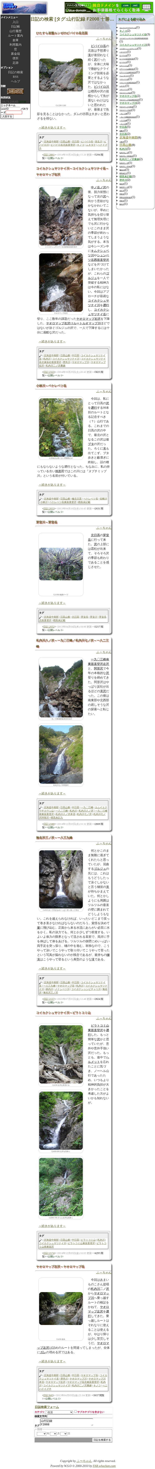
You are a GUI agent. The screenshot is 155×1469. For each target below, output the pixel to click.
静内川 (49, 989)
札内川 (47, 358)
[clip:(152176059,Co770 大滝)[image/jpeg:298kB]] (61, 215)
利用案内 (15, 44)
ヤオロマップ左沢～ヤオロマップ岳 (60, 1266)
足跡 (15, 62)
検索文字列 (41, 1416)
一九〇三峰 (87, 807)
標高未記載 (84, 502)
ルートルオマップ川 (87, 323)
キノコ (80, 144)
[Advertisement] (71, 1452)
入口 (15, 22)
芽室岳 (84, 616)
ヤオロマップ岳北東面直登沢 (83, 1382)
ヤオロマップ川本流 (126, 107)
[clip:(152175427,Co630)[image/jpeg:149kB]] (61, 1054)
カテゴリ (39, 1411)
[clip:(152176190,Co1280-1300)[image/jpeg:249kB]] (61, 74)
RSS (15, 76)
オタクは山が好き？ (24, 8)
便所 (15, 58)
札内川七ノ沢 (84, 814)
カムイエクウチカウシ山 (127, 28)
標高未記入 (57, 817)
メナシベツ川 (62, 989)
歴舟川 (66, 362)
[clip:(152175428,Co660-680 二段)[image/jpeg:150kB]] (61, 1120)
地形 (58, 471)
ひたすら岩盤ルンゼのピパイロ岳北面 (62, 33)
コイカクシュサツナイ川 (65, 358)
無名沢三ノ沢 (50, 992)
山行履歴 (15, 31)
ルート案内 (15, 35)
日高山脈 (65, 141)
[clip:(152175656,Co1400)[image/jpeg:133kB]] (61, 563)
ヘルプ (15, 81)
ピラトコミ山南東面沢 (127, 69)
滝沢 (103, 691)
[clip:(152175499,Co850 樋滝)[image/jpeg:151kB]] (61, 879)
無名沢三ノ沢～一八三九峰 (54, 837)
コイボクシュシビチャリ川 (86, 989)
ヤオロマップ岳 (65, 985)
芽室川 (93, 616)
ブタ (91, 444)
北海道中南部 (51, 141)
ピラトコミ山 (88, 1239)
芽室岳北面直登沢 (125, 197)
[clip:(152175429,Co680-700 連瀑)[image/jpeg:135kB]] (61, 1186)
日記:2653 (48, 508)
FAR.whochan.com (104, 1465)
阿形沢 (98, 668)
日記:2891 (48, 154)
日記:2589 (48, 824)
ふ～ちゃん (103, 38)
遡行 (106, 305)
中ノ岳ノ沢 (98, 187)
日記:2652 (48, 626)
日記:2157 (48, 999)
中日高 (75, 355)
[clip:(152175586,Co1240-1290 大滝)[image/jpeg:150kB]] (61, 687)
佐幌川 (103, 498)
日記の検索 (15, 72)
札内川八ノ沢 (86, 810)
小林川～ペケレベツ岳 (51, 385)
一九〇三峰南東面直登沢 (127, 117)
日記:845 (48, 1395)
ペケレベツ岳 (90, 498)
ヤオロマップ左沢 (55, 1382)
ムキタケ (91, 144)
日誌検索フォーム (47, 1407)
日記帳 (15, 26)
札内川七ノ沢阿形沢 (126, 156)
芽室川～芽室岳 (46, 522)
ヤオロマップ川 (80, 362)
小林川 (44, 502)
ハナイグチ (123, 52)
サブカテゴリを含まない (90, 1411)
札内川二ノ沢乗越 (55, 365)
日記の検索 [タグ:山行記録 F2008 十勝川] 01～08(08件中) (73, 19)
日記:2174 (48, 1253)
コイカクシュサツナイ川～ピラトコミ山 (63, 1012)
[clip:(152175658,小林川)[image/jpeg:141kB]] (61, 427)
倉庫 (15, 40)
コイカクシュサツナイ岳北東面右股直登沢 (133, 38)
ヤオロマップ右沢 (88, 318)
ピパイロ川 (101, 86)
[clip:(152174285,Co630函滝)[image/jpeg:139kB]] (61, 1308)
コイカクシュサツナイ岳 (132, 34)
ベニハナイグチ (124, 76)
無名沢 (121, 184)
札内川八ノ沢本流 (65, 814)
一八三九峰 (49, 985)
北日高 (75, 141)
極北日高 (77, 498)
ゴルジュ (100, 868)
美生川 (98, 141)
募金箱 (15, 53)
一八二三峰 (62, 810)
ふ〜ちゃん (84, 1461)
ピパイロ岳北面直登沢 (63, 144)
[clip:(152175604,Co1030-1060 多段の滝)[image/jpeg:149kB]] (61, 754)
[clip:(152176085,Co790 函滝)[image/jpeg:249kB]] (61, 282)
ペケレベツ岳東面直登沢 (62, 502)
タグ (37, 1425)
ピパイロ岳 (98, 46)
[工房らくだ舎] (15, 92)
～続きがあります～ (52, 127)
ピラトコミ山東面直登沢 (81, 1243)
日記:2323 (48, 372)
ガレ (43, 1352)
